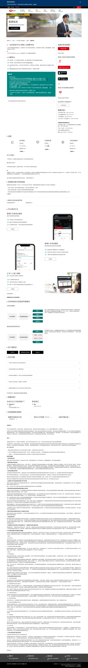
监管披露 (23, 663)
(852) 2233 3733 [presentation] (37, 406)
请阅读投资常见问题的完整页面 (20, 393)
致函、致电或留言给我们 (13, 658)
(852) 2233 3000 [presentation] (74, 118)
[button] (31, 101)
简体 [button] (74, 7)
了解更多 (35, 4)
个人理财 (8, 7)
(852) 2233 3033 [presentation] (70, 112)
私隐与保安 (9, 663)
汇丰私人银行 (17, 7)
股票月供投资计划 (13, 68)
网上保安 (19, 663)
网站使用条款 (14, 663)
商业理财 (12, 7)
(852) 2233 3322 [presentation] (68, 116)
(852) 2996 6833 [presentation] (69, 128)
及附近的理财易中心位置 (33, 658)
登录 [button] (78, 7)
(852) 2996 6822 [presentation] (64, 126)
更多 (26, 663)
